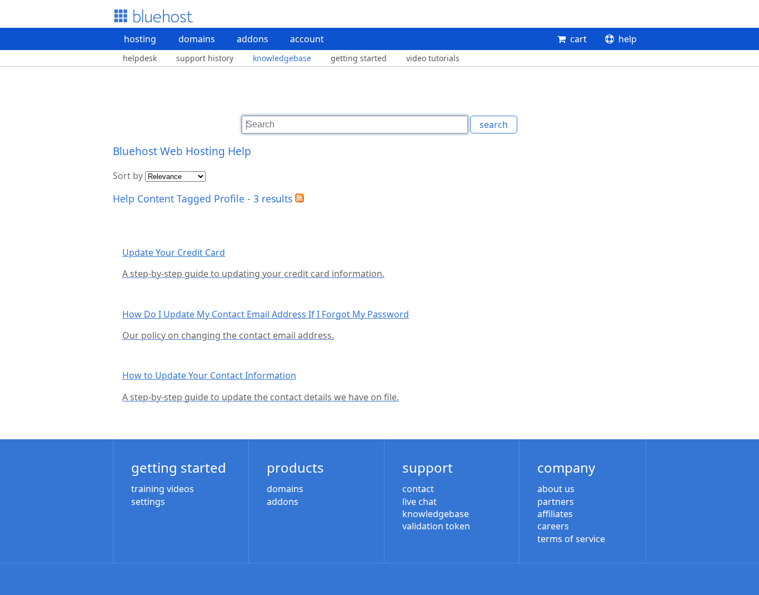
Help (627, 39)
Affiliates (555, 514)
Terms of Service (571, 539)
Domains (196, 39)
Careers (553, 526)
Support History (204, 58)
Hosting (140, 39)
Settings (148, 501)
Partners (555, 501)
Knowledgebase (282, 58)
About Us (556, 489)
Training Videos (162, 489)
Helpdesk (140, 58)
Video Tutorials (433, 58)
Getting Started (359, 58)
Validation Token (436, 526)
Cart (578, 39)
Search (494, 124)
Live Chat (419, 501)
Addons (252, 39)
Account (307, 39)
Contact (418, 489)
